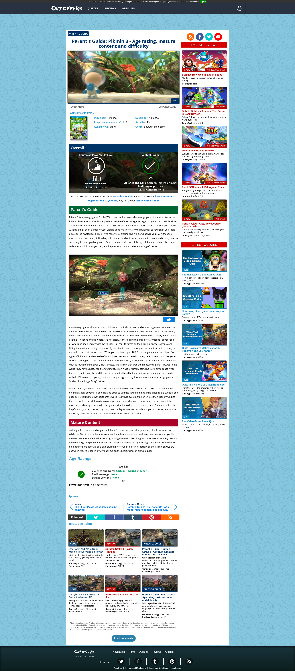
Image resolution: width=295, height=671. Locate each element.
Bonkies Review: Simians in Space (202, 74)
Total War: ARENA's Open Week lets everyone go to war (86, 550)
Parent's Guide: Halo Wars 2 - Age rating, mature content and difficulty (159, 597)
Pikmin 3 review (123, 196)
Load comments (123, 638)
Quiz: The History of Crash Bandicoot (203, 384)
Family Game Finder (147, 200)
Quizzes (93, 8)
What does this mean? (96, 183)
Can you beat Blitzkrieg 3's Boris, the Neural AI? (84, 596)
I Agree (203, 2)
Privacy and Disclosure (135, 668)
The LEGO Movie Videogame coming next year (96, 507)
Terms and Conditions (158, 668)
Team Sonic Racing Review (198, 150)
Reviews (110, 8)
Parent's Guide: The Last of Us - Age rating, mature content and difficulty (148, 507)
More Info (194, 2)
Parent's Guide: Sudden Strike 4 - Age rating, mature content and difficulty (158, 552)
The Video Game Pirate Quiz (198, 421)
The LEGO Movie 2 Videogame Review (204, 187)
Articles (128, 8)
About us (118, 668)
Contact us (176, 668)
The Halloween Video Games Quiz (201, 274)
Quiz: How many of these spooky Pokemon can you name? (201, 349)
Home (132, 651)
